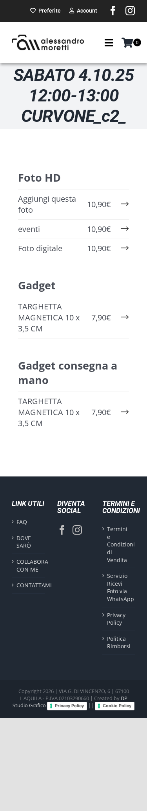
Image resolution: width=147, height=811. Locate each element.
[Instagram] (77, 530)
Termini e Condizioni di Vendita (119, 544)
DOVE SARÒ (23, 542)
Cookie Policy (117, 705)
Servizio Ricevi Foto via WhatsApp (119, 587)
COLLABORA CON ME (28, 565)
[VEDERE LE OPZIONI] (123, 204)
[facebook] (113, 10)
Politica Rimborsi (119, 642)
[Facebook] (62, 530)
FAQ (21, 522)
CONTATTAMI (28, 585)
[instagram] (130, 10)
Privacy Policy (116, 619)
